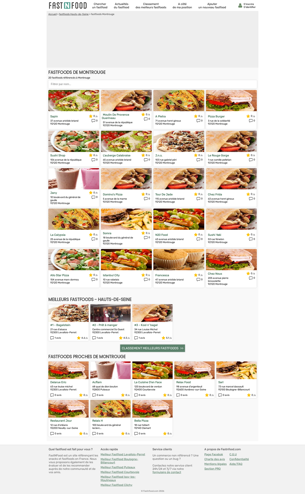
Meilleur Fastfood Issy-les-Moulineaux (118, 478)
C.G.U (233, 454)
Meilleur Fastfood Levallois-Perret (123, 454)
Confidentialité (239, 459)
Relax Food (183, 382)
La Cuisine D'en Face (148, 382)
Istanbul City (111, 275)
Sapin (54, 116)
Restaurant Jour (61, 420)
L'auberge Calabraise (116, 155)
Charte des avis (214, 459)
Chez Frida (215, 194)
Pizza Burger (216, 116)
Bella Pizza (141, 420)
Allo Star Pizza (59, 275)
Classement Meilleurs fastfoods (150, 348)
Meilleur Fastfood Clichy (116, 485)
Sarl (220, 382)
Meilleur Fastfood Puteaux (118, 467)
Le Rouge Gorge (218, 155)
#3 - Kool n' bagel (146, 325)
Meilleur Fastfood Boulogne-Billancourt (119, 460)
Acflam (97, 382)
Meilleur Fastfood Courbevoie (120, 472)
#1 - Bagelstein (60, 325)
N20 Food (161, 234)
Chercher (99, 5)
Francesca (162, 275)
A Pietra (160, 116)
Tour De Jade (164, 194)
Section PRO (212, 468)
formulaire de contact (166, 472)
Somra (107, 233)
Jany (53, 192)
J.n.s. (158, 155)
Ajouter (212, 5)
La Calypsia (57, 234)
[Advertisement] (152, 42)
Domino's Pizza (112, 194)
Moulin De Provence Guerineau (115, 116)
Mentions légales (215, 464)
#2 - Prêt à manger (104, 325)
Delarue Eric (58, 382)
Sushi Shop (57, 155)
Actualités (121, 5)
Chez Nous (215, 273)
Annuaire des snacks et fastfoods (68, 5)
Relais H (97, 420)
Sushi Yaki (214, 234)
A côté (182, 5)
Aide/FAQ (235, 464)
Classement (151, 5)
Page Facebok (213, 454)
